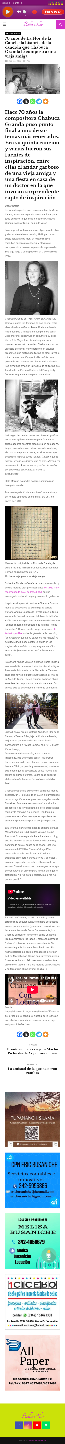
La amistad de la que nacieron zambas (32, 1071)
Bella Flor (32, 24)
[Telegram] (39, 101)
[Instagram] (28, 1425)
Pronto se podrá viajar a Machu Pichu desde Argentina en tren (32, 1051)
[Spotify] (46, 1425)
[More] (45, 101)
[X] (26, 101)
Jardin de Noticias (13, 33)
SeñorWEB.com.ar (37, 1440)
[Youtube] (37, 1425)
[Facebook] (19, 101)
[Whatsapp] (33, 101)
